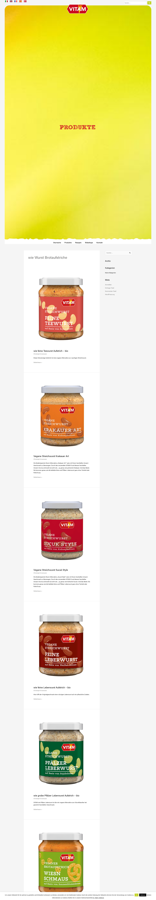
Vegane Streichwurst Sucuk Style (50, 569)
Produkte (68, 242)
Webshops (89, 242)
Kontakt (100, 242)
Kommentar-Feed (110, 291)
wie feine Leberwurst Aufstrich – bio (52, 687)
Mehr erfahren (99, 898)
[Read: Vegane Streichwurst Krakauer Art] (61, 416)
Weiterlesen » (37, 362)
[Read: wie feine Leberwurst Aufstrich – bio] (61, 646)
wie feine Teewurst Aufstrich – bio (50, 350)
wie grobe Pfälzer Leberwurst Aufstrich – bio (56, 795)
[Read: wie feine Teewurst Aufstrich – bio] (61, 309)
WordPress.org (110, 294)
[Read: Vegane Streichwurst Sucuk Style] (61, 530)
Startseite (57, 242)
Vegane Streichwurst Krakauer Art (51, 456)
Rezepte (78, 242)
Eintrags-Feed (109, 288)
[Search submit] (149, 2)
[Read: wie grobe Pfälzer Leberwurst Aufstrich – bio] (61, 754)
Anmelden (108, 285)
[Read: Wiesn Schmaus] (61, 864)
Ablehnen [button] (142, 895)
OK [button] (136, 895)
